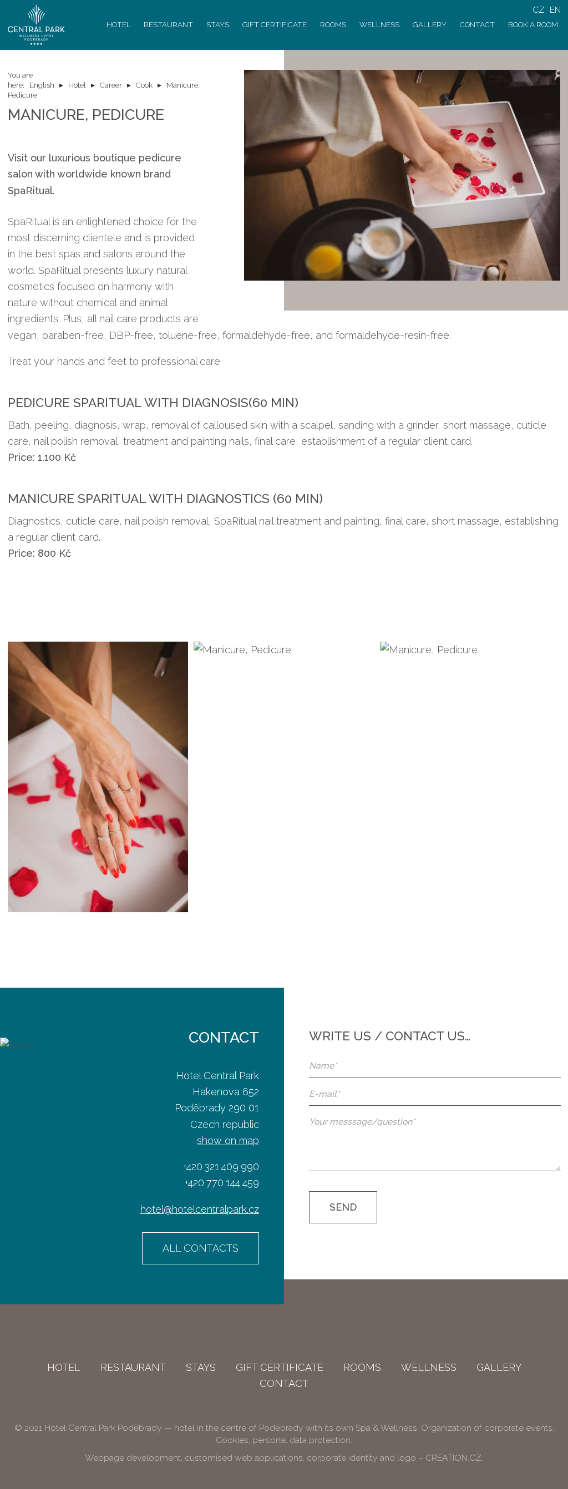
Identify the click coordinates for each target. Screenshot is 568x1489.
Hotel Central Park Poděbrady (103, 1427)
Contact (477, 24)
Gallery (430, 24)
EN (555, 9)
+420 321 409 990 (221, 1166)
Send (343, 1207)
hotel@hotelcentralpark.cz (199, 1209)
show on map (228, 1140)
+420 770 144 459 (222, 1182)
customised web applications (244, 1457)
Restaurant (168, 24)
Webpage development (133, 1457)
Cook (144, 84)
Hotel (118, 24)
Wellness (379, 24)
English (41, 84)
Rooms (333, 24)
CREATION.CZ (453, 1457)
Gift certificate (274, 24)
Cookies (232, 1440)
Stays (217, 24)
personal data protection (301, 1440)
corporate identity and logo (361, 1457)
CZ (538, 9)
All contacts (201, 1248)
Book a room (533, 24)
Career (111, 84)
